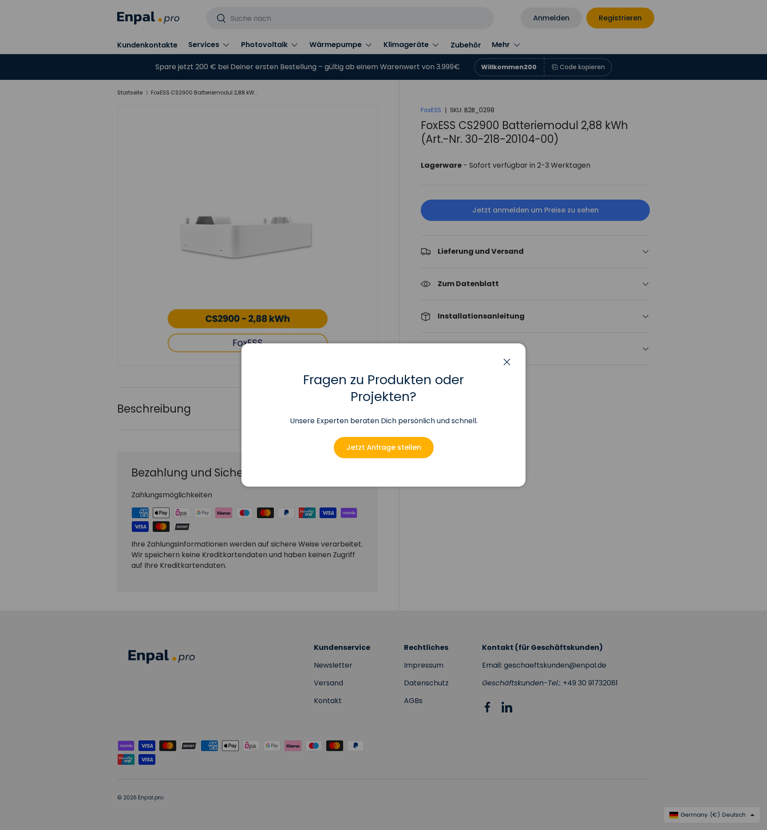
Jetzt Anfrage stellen (383, 447)
